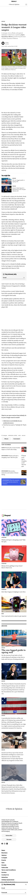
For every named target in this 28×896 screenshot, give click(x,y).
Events (3, 860)
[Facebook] (2, 843)
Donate (9, 839)
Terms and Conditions (8, 870)
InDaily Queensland (7, 880)
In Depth (4, 857)
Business (4, 853)
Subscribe (9, 835)
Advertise (4, 877)
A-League (4, 435)
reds (19, 435)
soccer (23, 435)
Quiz (2, 862)
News (3, 850)
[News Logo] (14, 4)
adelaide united (12, 435)
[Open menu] (26, 4)
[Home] (14, 1)
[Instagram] (4, 843)
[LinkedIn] (7, 843)
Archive (3, 872)
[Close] (25, 884)
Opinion (4, 855)
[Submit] (23, 277)
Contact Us (5, 875)
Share (6, 438)
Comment (16, 438)
